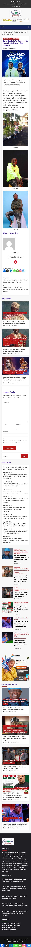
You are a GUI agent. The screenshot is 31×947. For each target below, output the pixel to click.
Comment (6, 402)
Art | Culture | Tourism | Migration (11, 313)
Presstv (5, 48)
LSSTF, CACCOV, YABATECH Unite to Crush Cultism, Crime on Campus (15, 484)
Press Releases (7, 317)
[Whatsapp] (14, 270)
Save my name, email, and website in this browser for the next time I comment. (15, 442)
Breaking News (7, 338)
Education (16, 587)
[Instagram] (20, 270)
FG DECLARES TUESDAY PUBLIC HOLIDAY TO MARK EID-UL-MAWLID (15, 532)
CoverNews (11, 941)
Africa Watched (7, 370)
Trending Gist (6, 345)
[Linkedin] (11, 270)
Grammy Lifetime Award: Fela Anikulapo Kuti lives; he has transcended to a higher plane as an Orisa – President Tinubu (14, 379)
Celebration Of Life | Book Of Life (19, 338)
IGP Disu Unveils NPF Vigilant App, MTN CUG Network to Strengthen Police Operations (14, 509)
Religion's (16, 619)
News (20, 315)
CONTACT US (16, 6)
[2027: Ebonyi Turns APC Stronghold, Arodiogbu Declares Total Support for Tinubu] (7, 607)
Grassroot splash (17, 567)
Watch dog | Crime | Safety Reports (20, 573)
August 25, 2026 (12, 326)
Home (3, 32)
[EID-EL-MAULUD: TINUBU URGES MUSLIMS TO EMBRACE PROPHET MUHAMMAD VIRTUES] (7, 622)
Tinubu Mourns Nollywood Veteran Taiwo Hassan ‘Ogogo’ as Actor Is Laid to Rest (14, 322)
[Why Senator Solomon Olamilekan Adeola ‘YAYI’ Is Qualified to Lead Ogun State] (7, 553)
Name (5, 424)
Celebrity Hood (7, 38)
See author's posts (15, 257)
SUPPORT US (13, 4)
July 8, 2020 (12, 48)
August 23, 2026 (12, 353)
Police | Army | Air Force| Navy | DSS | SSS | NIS (21, 571)
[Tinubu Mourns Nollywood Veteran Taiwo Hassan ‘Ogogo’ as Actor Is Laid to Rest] (15, 310)
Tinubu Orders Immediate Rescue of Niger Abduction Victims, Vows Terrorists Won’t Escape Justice (15, 476)
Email (18, 424)
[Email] (17, 270)
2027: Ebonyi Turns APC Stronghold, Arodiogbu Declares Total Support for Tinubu (15, 492)
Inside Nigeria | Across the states (10, 315)
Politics (18, 553)
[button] (3, 27)
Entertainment (15, 38)
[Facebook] (4, 270)
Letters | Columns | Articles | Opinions (21, 552)
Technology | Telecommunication (20, 638)
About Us (6, 4)
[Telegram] (23, 270)
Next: (15, 289)
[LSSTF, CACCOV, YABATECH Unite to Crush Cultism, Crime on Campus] (7, 592)
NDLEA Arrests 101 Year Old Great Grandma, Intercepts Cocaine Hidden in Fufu (15, 539)
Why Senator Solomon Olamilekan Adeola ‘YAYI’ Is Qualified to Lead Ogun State (15, 468)
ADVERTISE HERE (22, 4)
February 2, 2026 (12, 383)
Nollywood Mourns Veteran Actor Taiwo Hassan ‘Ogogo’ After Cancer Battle (14, 350)
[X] (7, 270)
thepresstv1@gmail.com (9, 929)
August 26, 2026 (12, 711)
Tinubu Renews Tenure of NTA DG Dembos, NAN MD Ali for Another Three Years (15, 517)
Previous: (15, 280)
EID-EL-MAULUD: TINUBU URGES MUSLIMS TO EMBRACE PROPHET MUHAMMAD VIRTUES (15, 500)
